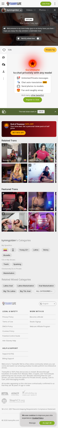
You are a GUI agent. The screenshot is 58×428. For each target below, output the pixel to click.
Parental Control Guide (11, 336)
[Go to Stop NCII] (17, 401)
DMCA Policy (7, 326)
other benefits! (37, 95)
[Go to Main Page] (17, 4)
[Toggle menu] (3, 3)
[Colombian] (5, 250)
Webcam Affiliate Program (40, 326)
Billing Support (8, 359)
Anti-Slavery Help (9, 341)
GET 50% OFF (18, 133)
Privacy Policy (7, 317)
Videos (31, 10)
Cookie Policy (37, 418)
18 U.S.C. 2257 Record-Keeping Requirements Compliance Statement (28, 409)
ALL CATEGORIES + (44, 291)
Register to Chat (32, 100)
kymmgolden (9, 240)
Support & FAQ (8, 354)
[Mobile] (13, 250)
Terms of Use (7, 322)
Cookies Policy (8, 331)
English (45, 304)
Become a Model (36, 317)
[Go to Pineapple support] (4, 400)
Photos (44, 10)
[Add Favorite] (4, 50)
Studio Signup (35, 322)
